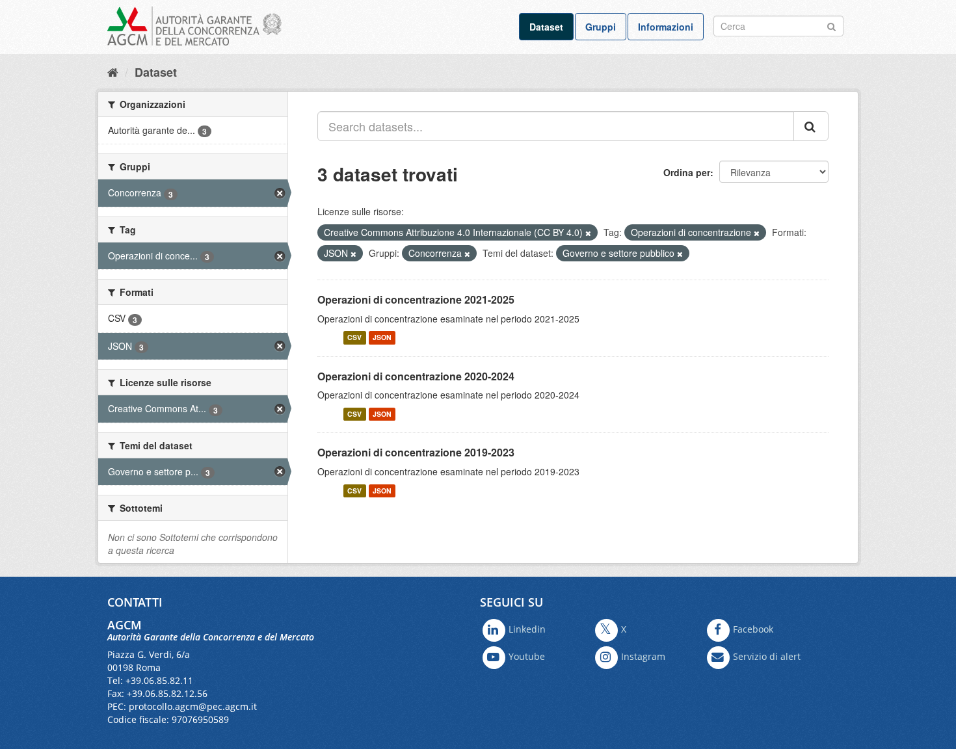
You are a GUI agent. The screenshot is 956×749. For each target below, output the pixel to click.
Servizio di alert (767, 656)
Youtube (527, 656)
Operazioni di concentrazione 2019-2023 (415, 452)
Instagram (643, 656)
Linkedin (527, 629)
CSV (354, 338)
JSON (382, 338)
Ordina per (686, 172)
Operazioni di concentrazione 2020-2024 (415, 376)
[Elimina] (588, 233)
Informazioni (665, 26)
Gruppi (600, 26)
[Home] (112, 71)
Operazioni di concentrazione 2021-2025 (415, 299)
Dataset (546, 26)
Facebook (753, 629)
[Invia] (831, 25)
